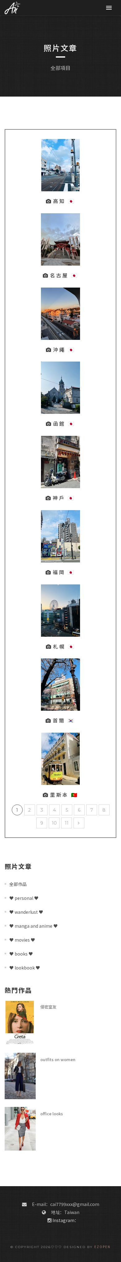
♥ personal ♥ (23, 898)
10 (54, 823)
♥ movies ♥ (22, 940)
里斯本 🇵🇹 (64, 794)
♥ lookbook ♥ (24, 968)
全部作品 (18, 884)
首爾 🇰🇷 (64, 720)
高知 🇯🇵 (64, 201)
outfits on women (57, 1059)
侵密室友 (48, 1007)
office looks (51, 1114)
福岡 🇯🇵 (64, 572)
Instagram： (65, 1220)
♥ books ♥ (21, 954)
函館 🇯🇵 (64, 423)
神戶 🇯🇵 (64, 497)
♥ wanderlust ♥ (26, 912)
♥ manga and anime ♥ (33, 926)
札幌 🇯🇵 (64, 646)
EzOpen (102, 1246)
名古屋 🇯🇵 (64, 275)
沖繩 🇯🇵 (64, 349)
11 (67, 823)
